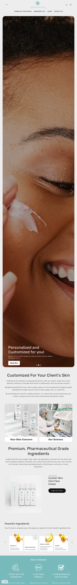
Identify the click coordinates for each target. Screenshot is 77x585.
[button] (7, 5)
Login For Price (57, 490)
